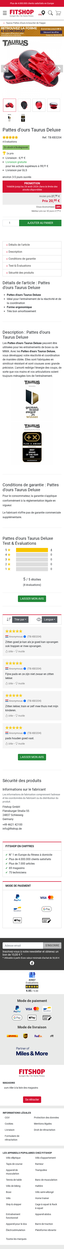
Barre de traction (44, 1224)
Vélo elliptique (13, 1157)
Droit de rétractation (44, 1129)
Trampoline (41, 1170)
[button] (9, 105)
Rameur (39, 1164)
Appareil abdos (43, 1214)
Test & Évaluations (20, 265)
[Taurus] (15, 42)
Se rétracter (32, 1099)
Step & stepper (13, 1204)
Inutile (21, 651)
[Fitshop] (21, 13)
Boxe (8, 1192)
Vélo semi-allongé (44, 1192)
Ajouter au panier (40, 223)
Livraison (10, 1129)
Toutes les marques (16, 1239)
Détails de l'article (19, 244)
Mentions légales (43, 1123)
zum (21, 1087)
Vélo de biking (13, 1186)
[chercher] (50, 13)
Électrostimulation (15, 1230)
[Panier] (59, 13)
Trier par (19, 619)
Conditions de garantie (22, 258)
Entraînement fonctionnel (13, 1216)
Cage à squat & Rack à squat (46, 1206)
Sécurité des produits (21, 272)
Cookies (9, 1123)
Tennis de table (14, 1179)
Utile (10, 651)
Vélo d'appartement (45, 1157)
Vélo (8, 1198)
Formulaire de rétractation (12, 1138)
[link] (17, 898)
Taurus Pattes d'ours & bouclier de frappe (26, 23)
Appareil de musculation (12, 1172)
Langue (48, 619)
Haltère (39, 1186)
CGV (7, 1117)
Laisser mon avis (32, 598)
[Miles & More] (32, 1051)
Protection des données (46, 1117)
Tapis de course (14, 1164)
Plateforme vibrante (45, 1230)
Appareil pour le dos (16, 1224)
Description (15, 251)
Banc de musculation (46, 1179)
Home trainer (42, 1198)
